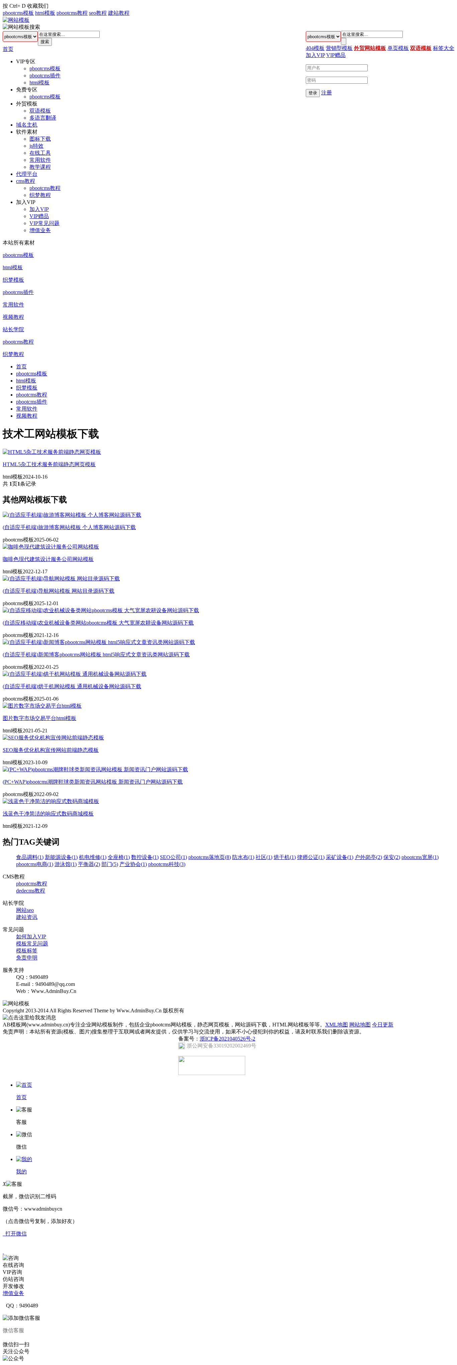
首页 (8, 49)
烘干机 (285, 857)
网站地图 (360, 1024)
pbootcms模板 (18, 13)
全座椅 (119, 857)
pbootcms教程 (72, 13)
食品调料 (29, 857)
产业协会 (133, 864)
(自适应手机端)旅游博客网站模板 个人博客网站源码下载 (69, 527)
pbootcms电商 (34, 864)
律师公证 (311, 857)
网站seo (25, 910)
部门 (109, 864)
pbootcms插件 (45, 75)
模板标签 (26, 950)
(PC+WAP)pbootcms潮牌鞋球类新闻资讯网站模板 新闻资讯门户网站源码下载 (93, 782)
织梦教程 (40, 195)
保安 (391, 857)
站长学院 (13, 329)
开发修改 (13, 1286)
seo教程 (98, 13)
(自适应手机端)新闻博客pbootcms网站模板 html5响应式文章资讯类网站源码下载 (96, 654)
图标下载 (40, 139)
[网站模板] (16, 20)
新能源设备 (61, 857)
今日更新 (382, 1024)
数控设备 (145, 857)
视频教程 (13, 317)
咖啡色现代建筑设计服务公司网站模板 (48, 559)
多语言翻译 (42, 118)
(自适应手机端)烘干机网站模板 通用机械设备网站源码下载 (72, 686)
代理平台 (26, 174)
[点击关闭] (3, 1251)
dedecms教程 (30, 890)
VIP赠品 (39, 216)
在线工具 (40, 153)
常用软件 (40, 160)
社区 (264, 857)
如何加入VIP (31, 936)
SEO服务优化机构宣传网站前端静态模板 (51, 750)
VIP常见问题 (44, 223)
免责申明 (26, 957)
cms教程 (25, 181)
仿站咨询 (13, 1279)
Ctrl (13, 6)
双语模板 (40, 111)
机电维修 (92, 857)
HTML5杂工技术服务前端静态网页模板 (49, 464)
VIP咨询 (12, 1272)
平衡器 (89, 864)
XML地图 (336, 1024)
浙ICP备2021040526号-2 (227, 1038)
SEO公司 (173, 857)
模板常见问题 (32, 943)
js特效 (36, 146)
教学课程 (40, 167)
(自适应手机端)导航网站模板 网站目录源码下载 (58, 591)
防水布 (243, 857)
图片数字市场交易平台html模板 (39, 718)
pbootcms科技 (166, 864)
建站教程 (118, 13)
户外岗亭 (368, 857)
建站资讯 (26, 917)
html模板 (45, 13)
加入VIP (39, 209)
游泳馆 (66, 864)
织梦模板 (13, 280)
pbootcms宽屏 (420, 857)
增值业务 (40, 230)
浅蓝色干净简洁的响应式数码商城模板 (48, 813)
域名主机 (26, 125)
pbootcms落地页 (209, 857)
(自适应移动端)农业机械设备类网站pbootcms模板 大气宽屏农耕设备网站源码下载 (98, 623)
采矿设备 (339, 857)
